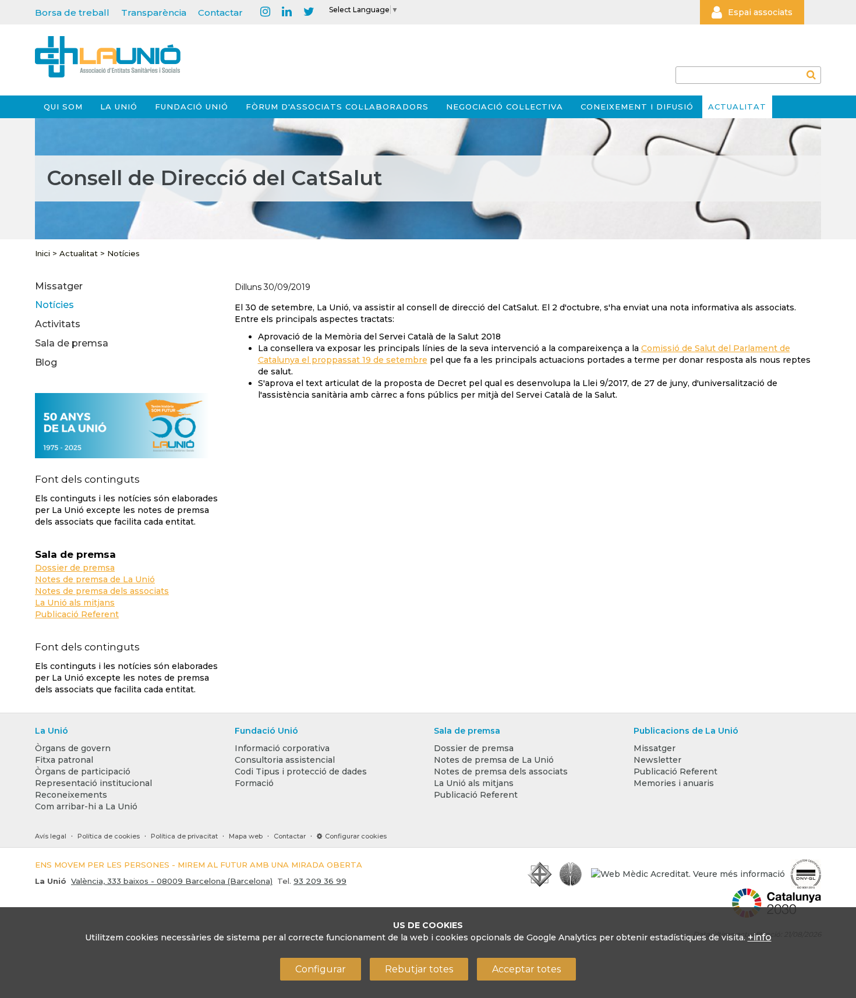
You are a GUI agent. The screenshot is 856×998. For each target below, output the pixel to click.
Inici (42, 253)
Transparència (153, 12)
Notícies (123, 253)
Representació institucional (93, 783)
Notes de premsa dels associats (102, 591)
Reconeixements (71, 795)
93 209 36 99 (319, 881)
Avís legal (50, 836)
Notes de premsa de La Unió (95, 579)
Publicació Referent (77, 614)
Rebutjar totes (419, 969)
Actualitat (737, 106)
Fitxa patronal (64, 760)
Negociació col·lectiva (504, 106)
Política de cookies (108, 836)
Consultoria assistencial (285, 760)
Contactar (220, 12)
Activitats (57, 324)
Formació (254, 783)
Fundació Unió (191, 106)
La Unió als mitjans (75, 602)
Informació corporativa (282, 748)
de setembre (400, 360)
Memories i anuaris (674, 783)
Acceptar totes (526, 969)
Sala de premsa (71, 343)
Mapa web (246, 836)
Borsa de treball (72, 12)
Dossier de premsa (75, 567)
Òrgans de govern (73, 748)
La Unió (118, 106)
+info (760, 937)
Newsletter (657, 760)
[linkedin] (287, 12)
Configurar (320, 969)
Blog (46, 362)
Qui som (63, 106)
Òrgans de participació (82, 771)
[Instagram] (265, 12)
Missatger (59, 286)
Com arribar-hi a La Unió (86, 806)
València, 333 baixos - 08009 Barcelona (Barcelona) (172, 881)
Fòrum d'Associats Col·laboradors (337, 106)
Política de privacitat (184, 836)
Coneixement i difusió (637, 106)
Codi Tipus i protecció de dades (301, 771)
